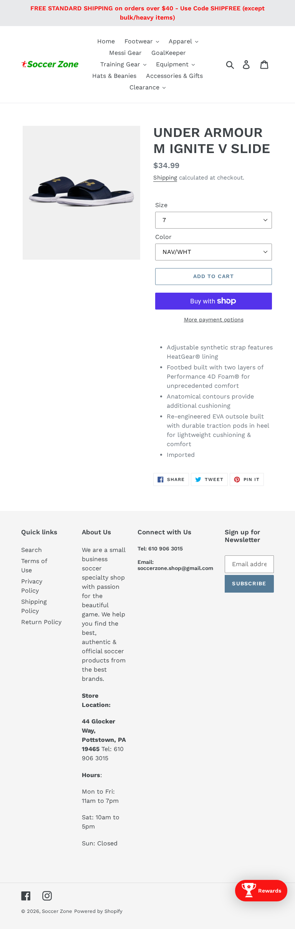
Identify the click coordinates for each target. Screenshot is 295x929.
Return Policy (41, 622)
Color (163, 236)
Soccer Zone (57, 911)
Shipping (165, 177)
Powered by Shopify (98, 911)
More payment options (214, 319)
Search (31, 549)
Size (161, 205)
